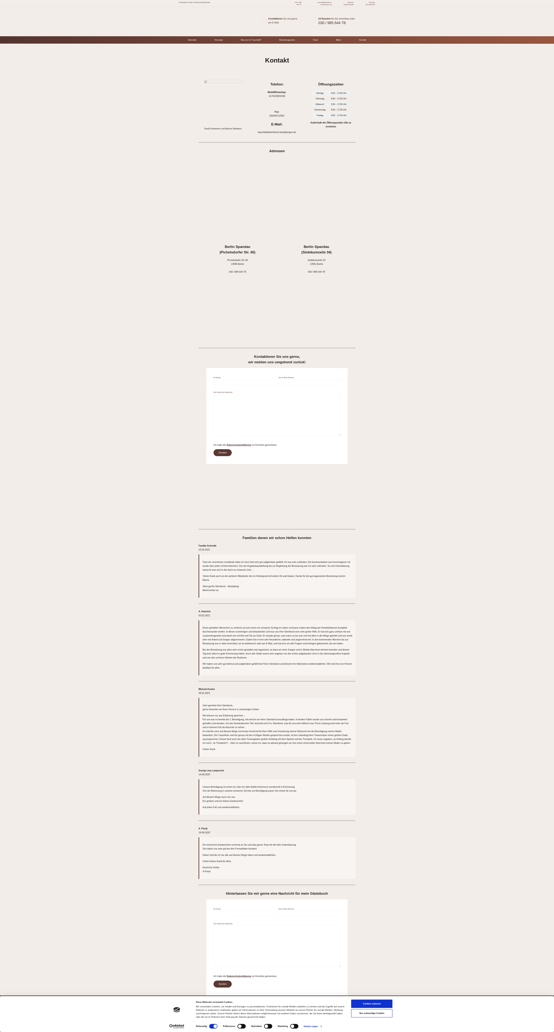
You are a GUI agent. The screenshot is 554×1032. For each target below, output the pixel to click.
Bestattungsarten (287, 40)
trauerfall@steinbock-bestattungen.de (324, 3)
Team (315, 40)
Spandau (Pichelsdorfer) (370, 3)
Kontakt (362, 40)
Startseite (192, 40)
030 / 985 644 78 (297, 3)
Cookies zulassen (372, 1003)
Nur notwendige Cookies (371, 1013)
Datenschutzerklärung (239, 445)
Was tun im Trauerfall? (251, 40)
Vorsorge (219, 40)
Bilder (338, 40)
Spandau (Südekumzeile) (349, 3)
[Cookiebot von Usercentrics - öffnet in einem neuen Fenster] (176, 1026)
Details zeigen (311, 1026)
